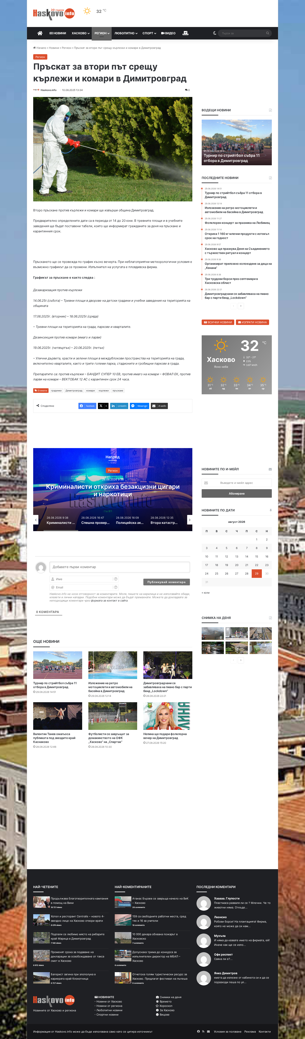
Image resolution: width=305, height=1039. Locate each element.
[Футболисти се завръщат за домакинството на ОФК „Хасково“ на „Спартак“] (112, 716)
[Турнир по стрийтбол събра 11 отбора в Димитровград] (57, 665)
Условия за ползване (228, 1031)
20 (236, 565)
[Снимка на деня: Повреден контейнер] (261, 648)
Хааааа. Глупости (227, 898)
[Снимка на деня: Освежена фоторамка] (237, 633)
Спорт (148, 33)
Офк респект (223, 954)
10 (206, 556)
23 (266, 565)
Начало (41, 47)
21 (246, 565)
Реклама (250, 1031)
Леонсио (220, 917)
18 (216, 565)
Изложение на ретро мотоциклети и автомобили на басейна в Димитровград (110, 687)
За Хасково (166, 1010)
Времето (165, 1001)
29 (256, 573)
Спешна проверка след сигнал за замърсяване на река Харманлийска (112, 490)
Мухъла (220, 935)
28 (246, 573)
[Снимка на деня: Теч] (213, 648)
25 (216, 573)
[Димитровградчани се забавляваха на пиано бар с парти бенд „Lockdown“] (167, 665)
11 (216, 556)
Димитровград (74, 390)
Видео (170, 33)
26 (226, 573)
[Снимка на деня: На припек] (237, 648)
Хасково (79, 33)
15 (256, 556)
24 (206, 573)
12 (226, 556)
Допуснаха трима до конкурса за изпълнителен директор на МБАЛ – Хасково (156, 956)
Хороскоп (165, 1005)
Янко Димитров (225, 973)
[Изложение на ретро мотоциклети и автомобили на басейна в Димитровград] (112, 665)
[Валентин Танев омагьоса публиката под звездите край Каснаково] (57, 716)
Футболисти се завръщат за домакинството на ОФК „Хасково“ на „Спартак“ (108, 738)
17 (206, 565)
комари (90, 390)
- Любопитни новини (108, 1010)
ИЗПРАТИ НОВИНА (254, 322)
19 (226, 565)
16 (266, 556)
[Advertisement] (112, 768)
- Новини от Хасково (108, 1001)
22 (256, 565)
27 (236, 573)
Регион (100, 33)
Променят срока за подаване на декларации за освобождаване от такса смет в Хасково (77, 956)
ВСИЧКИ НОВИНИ (219, 322)
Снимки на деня (170, 997)
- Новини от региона (108, 1005)
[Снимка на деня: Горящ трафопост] (213, 633)
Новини (59, 33)
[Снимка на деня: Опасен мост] (261, 633)
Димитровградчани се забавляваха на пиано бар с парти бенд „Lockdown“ (167, 687)
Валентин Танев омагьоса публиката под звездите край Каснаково (54, 738)
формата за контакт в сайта (109, 600)
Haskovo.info (48, 90)
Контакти (265, 1031)
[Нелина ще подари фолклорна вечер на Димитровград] (167, 716)
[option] (112, 489)
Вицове (164, 1014)
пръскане (118, 390)
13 (236, 556)
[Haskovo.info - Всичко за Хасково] (54, 14)
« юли (206, 592)
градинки (56, 390)
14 (246, 556)
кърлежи (104, 390)
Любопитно (124, 33)
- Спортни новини (106, 1014)
